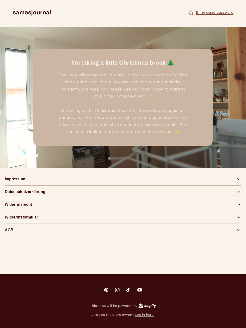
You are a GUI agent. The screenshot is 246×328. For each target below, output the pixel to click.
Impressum (15, 179)
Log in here (144, 314)
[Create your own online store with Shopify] (147, 306)
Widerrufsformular (21, 217)
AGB (9, 230)
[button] (211, 13)
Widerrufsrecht (18, 204)
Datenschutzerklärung (25, 192)
